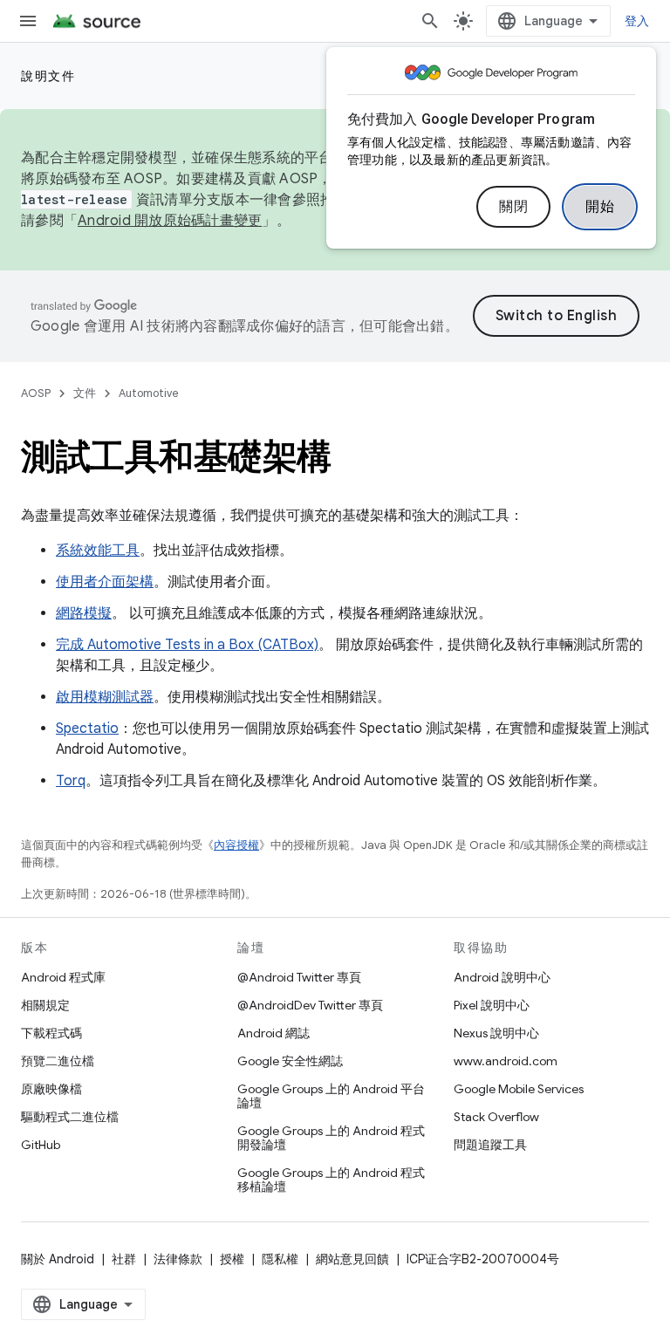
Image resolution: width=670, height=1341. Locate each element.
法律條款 (178, 1259)
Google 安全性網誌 (290, 1061)
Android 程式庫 (63, 977)
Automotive (149, 393)
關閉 (513, 207)
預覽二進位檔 (57, 1061)
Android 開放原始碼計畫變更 (170, 220)
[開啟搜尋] (430, 20)
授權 (232, 1259)
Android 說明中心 (502, 977)
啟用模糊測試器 (105, 697)
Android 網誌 (273, 1033)
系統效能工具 (98, 550)
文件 (84, 393)
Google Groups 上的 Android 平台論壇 (331, 1096)
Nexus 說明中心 (496, 1033)
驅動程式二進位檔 (70, 1117)
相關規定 (45, 1005)
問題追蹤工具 (490, 1145)
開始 (599, 207)
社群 (124, 1259)
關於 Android (57, 1259)
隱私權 (280, 1259)
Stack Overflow (496, 1117)
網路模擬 (84, 613)
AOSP (36, 393)
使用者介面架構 (105, 582)
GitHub (40, 1145)
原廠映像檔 (51, 1089)
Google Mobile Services (519, 1089)
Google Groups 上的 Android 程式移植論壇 (331, 1179)
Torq (70, 781)
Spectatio (87, 728)
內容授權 (236, 845)
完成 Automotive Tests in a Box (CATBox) (187, 644)
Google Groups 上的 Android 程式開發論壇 (331, 1138)
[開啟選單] (27, 21)
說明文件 (48, 76)
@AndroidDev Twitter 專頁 (310, 1005)
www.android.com (505, 1061)
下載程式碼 (51, 1033)
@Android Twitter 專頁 (299, 977)
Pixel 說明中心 (492, 1005)
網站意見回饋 (352, 1259)
